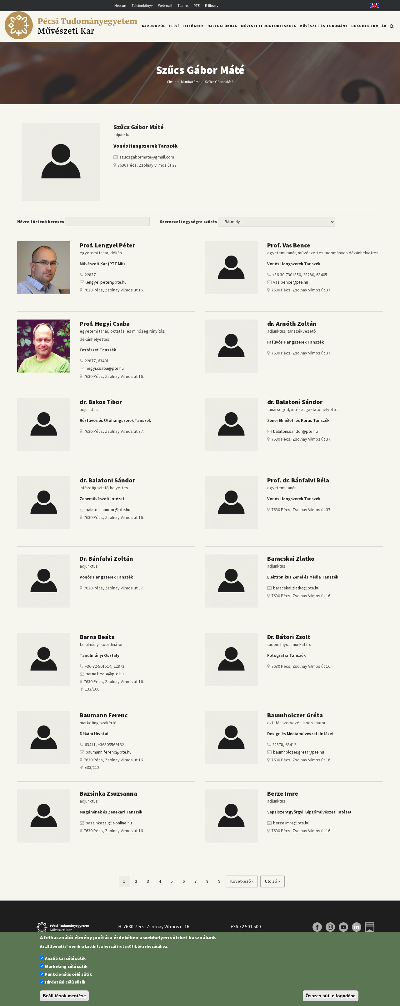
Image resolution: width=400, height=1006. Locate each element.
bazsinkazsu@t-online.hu (109, 823)
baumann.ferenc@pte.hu (109, 752)
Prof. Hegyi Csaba (105, 323)
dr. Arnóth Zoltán (292, 323)
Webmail (165, 5)
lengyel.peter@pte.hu (106, 282)
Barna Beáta (97, 637)
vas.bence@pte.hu (290, 282)
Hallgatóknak (222, 26)
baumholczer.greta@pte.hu (298, 752)
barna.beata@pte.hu (105, 673)
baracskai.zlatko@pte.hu (296, 588)
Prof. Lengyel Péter (108, 245)
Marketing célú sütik (66, 966)
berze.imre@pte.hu (291, 823)
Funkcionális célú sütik (68, 974)
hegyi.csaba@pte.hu (105, 368)
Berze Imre (282, 793)
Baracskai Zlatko (291, 558)
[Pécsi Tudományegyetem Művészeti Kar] (71, 38)
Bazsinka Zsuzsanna (108, 793)
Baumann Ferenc (104, 715)
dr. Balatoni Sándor (294, 402)
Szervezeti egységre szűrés (188, 221)
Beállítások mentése (64, 996)
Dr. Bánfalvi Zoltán (106, 558)
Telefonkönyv (142, 5)
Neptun (120, 5)
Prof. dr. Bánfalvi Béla (298, 480)
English (372, 5)
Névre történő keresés (40, 221)
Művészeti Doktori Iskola (268, 26)
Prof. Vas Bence (288, 245)
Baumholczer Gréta (295, 715)
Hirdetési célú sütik (65, 982)
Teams (183, 5)
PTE (197, 5)
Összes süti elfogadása (331, 996)
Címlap (172, 81)
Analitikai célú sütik (65, 958)
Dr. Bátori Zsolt (288, 637)
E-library (211, 5)
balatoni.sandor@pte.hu (295, 431)
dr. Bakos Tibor (101, 402)
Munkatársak (191, 81)
